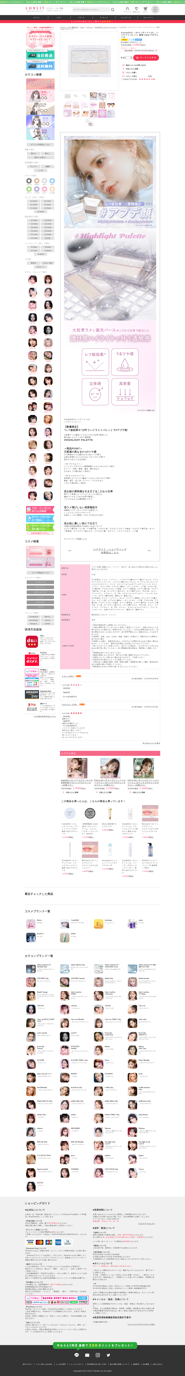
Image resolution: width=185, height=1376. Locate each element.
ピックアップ (126, 17)
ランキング (104, 17)
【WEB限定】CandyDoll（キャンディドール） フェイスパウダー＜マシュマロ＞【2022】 (90, 829)
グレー (44, 184)
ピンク (44, 193)
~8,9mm (40, 254)
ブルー (52, 184)
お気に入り (136, 11)
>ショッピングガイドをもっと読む (141, 1324)
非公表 (47, 238)
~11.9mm (34, 220)
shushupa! (33, 620)
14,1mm (47, 201)
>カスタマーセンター (146, 1224)
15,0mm (40, 212)
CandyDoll (33, 617)
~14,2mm (34, 238)
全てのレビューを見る (151, 743)
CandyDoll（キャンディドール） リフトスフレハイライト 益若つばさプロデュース (70, 865)
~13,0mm (34, 224)
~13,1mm (47, 224)
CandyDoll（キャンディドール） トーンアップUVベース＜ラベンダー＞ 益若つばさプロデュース (130, 867)
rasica (47, 620)
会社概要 (146, 1364)
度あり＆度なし (40, 157)
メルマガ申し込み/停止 (44, 1364)
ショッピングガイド (76, 1364)
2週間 (47, 166)
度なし (47, 153)
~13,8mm (47, 234)
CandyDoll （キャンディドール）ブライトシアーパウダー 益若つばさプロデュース (70, 829)
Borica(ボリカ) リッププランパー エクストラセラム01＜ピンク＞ (90, 864)
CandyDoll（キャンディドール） (106, 27)
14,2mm (33, 205)
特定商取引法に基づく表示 (97, 1364)
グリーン (29, 193)
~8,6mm (47, 247)
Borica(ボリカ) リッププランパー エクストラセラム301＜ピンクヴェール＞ (150, 829)
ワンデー (33, 166)
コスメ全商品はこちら (40, 573)
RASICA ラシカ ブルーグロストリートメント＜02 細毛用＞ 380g (150, 864)
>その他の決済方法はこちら (45, 716)
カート (145, 11)
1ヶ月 (40, 170)
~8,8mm (47, 251)
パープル (37, 193)
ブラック (29, 184)
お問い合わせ (157, 1364)
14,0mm (33, 201)
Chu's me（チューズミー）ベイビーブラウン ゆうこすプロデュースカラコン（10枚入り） (110, 782)
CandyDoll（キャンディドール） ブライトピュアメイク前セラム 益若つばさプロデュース (130, 829)
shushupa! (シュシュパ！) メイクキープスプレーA (109, 863)
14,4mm (33, 208)
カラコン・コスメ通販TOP (69, 27)
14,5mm (47, 208)
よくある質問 (61, 1364)
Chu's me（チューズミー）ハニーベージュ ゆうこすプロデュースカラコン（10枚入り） (143, 782)
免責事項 (136, 1364)
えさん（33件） (68, 676)
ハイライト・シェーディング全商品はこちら (110, 551)
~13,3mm (34, 227)
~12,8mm (47, 220)
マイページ (127, 11)
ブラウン (37, 184)
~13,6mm (47, 231)
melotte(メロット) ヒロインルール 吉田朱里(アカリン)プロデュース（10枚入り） (77, 782)
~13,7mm (34, 234)
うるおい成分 (47, 263)
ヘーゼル (52, 193)
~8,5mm (33, 247)
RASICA (33, 624)
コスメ (59, 17)
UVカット (41, 267)
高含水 (33, 263)
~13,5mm (34, 231)
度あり (33, 153)
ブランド (81, 17)
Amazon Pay (45, 691)
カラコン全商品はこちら (40, 144)
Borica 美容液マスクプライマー (109, 825)
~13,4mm (47, 227)
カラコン (36, 17)
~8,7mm (33, 251)
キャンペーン (148, 17)
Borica (47, 617)
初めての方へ (27, 1364)
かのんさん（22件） (70, 705)
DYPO (47, 624)
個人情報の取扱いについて (119, 1364)
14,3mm (47, 205)
